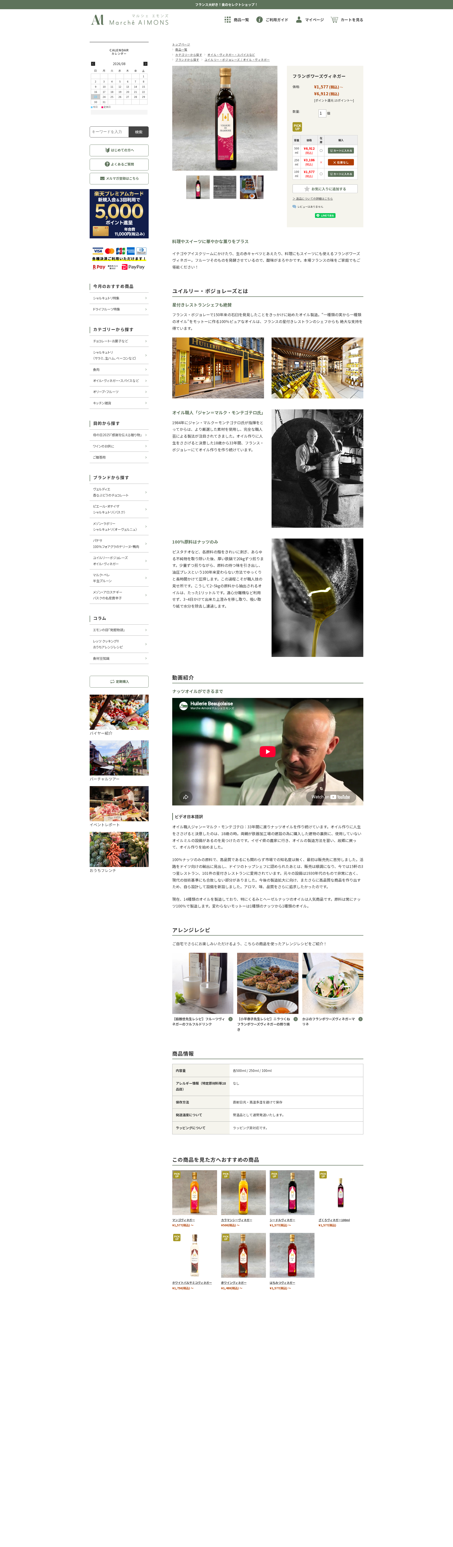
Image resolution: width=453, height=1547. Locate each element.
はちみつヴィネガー (282, 1283)
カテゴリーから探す (188, 55)
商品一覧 (181, 49)
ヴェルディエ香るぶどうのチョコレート (111, 492)
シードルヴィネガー (282, 1220)
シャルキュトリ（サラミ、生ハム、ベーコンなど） (115, 355)
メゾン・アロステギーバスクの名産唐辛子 (107, 595)
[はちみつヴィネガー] (292, 1255)
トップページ (181, 44)
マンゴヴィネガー (183, 1220)
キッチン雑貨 (102, 403)
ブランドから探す (187, 60)
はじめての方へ (122, 150)
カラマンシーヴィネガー (236, 1220)
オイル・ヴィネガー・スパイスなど (231, 55)
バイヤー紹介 (101, 733)
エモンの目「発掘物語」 (109, 629)
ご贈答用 (99, 457)
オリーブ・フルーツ (105, 391)
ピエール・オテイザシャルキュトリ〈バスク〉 (109, 509)
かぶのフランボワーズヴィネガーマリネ (328, 1021)
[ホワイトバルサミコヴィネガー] (194, 1255)
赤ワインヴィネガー (234, 1283)
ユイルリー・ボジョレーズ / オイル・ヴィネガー (237, 60)
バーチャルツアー (105, 779)
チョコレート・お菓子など (110, 341)
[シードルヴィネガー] (292, 1192)
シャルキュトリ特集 (106, 298)
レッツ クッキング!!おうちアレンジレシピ (108, 644)
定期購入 (122, 681)
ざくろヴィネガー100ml (334, 1220)
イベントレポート (105, 824)
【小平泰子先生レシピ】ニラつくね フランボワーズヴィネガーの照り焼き (265, 1024)
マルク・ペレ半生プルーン (102, 577)
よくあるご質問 (122, 164)
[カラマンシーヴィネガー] (243, 1192)
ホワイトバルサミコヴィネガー (192, 1283)
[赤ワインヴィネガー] (243, 1255)
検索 (139, 132)
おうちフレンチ (103, 870)
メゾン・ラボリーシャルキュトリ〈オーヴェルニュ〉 (115, 526)
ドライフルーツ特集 (106, 309)
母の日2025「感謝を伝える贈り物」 (117, 434)
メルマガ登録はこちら (122, 178)
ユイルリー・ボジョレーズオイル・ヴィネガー (110, 560)
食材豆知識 (101, 658)
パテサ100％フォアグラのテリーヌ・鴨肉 (116, 543)
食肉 (96, 369)
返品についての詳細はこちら (314, 198)
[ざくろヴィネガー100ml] (341, 1192)
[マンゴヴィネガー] (194, 1192)
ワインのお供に (103, 446)
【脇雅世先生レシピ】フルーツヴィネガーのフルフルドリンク (198, 1021)
